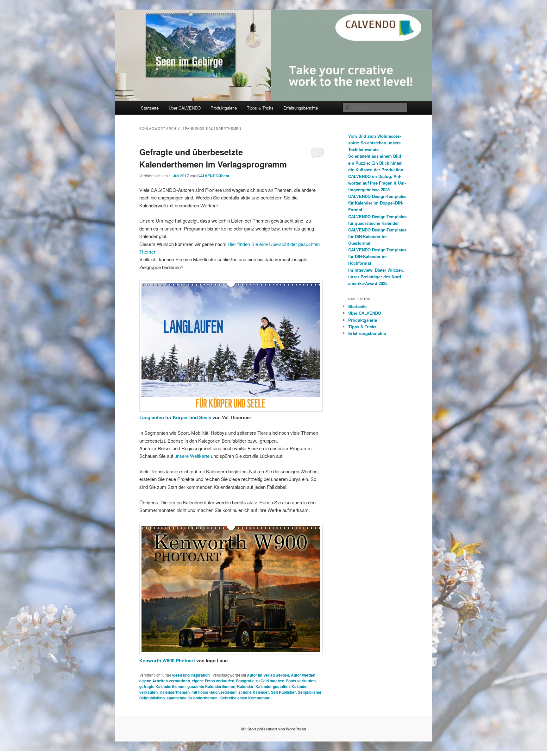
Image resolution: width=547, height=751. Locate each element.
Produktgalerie (224, 108)
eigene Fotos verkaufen (213, 681)
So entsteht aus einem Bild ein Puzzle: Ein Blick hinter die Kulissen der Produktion (375, 162)
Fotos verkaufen (301, 681)
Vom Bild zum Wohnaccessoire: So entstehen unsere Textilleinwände (374, 142)
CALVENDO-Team (213, 176)
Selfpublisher (310, 692)
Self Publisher (283, 692)
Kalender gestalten (272, 686)
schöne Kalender (253, 692)
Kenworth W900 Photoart (167, 660)
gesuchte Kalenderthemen (211, 686)
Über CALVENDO (185, 108)
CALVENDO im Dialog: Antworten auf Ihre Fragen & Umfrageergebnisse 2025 (377, 182)
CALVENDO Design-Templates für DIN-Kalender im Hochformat (377, 256)
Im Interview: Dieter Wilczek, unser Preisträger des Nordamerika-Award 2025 (376, 276)
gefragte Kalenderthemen (162, 686)
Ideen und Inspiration (191, 675)
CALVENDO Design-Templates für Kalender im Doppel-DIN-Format (377, 202)
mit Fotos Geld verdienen (214, 692)
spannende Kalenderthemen (192, 698)
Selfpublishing (152, 698)
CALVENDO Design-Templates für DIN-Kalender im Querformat (377, 236)
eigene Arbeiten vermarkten (164, 681)
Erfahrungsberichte (300, 108)
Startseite (150, 108)
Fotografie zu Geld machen (260, 681)
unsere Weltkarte (192, 455)
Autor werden (303, 675)
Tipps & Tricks (260, 108)
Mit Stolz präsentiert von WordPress (273, 729)
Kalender (245, 686)
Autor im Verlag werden (268, 675)
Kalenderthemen (175, 692)
